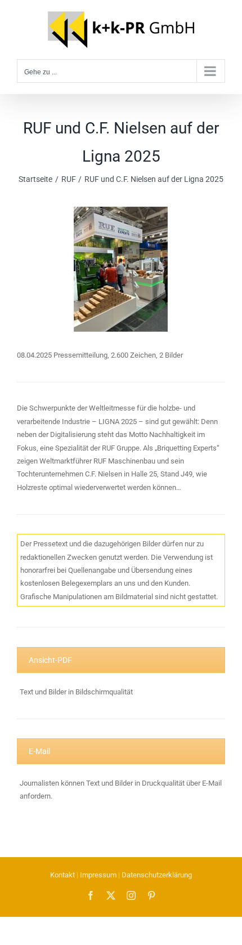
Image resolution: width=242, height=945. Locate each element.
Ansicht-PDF (50, 660)
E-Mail (39, 751)
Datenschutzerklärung (157, 875)
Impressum (98, 875)
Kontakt (62, 875)
